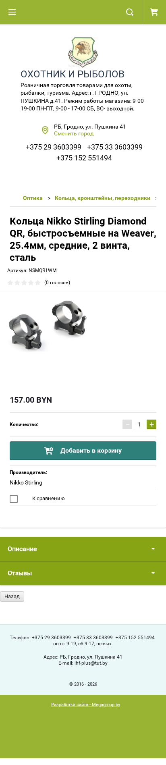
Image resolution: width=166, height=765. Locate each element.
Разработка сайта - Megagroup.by (85, 704)
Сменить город (73, 133)
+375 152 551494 (84, 158)
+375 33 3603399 (115, 147)
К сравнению (48, 498)
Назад (12, 596)
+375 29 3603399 (53, 147)
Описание (22, 549)
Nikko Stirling (26, 482)
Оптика (33, 198)
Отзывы (20, 573)
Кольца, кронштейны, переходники (102, 198)
